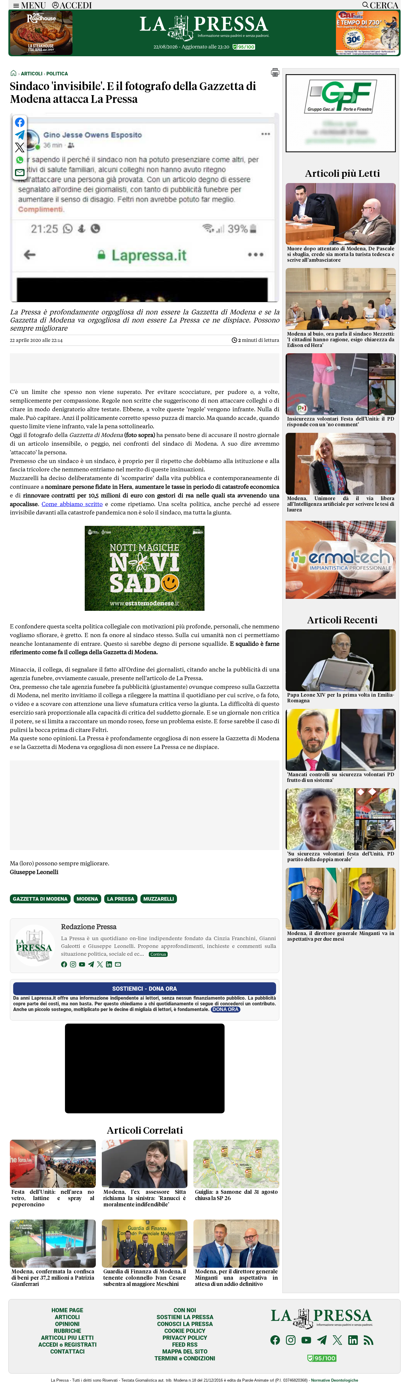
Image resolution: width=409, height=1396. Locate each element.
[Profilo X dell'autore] (100, 965)
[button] (275, 75)
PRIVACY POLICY (185, 1337)
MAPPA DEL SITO (184, 1351)
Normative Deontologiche (334, 1380)
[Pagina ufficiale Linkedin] (353, 1340)
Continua (158, 954)
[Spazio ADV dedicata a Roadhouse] (41, 53)
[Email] (118, 965)
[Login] (55, 4)
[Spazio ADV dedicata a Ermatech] (341, 600)
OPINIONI (67, 1324)
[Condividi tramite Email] (20, 172)
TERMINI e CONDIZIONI (184, 1358)
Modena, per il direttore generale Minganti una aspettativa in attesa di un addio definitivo (236, 1278)
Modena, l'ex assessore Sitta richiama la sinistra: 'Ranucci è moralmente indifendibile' (144, 1199)
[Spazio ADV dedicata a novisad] (145, 608)
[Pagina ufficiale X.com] (337, 1340)
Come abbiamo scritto (72, 504)
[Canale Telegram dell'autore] (91, 965)
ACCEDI (76, 4)
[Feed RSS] (368, 1340)
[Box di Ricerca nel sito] (364, 5)
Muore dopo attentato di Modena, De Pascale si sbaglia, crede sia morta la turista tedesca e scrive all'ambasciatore (340, 254)
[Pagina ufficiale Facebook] (275, 1340)
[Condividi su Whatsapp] (20, 160)
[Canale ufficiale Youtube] (306, 1340)
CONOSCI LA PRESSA (185, 1324)
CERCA (384, 4)
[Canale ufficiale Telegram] (322, 1340)
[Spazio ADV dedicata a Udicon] (367, 53)
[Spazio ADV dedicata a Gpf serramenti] (341, 153)
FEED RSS (185, 1344)
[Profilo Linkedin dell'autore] (109, 965)
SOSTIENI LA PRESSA (185, 1317)
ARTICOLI (67, 1317)
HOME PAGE (67, 1310)
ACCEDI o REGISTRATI (67, 1344)
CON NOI (185, 1310)
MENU (33, 4)
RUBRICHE (67, 1331)
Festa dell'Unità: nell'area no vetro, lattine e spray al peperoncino (52, 1199)
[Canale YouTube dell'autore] (82, 965)
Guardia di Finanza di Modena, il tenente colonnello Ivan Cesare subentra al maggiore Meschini (144, 1278)
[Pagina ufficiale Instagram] (291, 1340)
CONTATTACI (67, 1351)
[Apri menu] (15, 5)
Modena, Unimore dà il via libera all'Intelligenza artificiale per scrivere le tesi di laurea (340, 504)
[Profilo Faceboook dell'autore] (64, 965)
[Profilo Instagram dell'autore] (73, 965)
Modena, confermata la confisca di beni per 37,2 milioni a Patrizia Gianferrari (52, 1278)
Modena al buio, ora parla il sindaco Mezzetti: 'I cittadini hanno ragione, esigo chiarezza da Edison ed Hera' (340, 340)
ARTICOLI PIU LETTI (67, 1337)
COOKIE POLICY (184, 1331)
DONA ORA (226, 1009)
